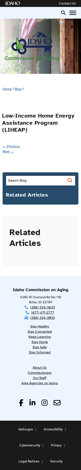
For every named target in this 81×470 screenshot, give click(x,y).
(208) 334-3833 (42, 307)
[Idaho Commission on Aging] (32, 46)
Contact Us (67, 3)
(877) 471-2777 (42, 312)
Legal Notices (29, 461)
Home (7, 89)
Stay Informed (40, 352)
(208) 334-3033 (42, 318)
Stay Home (40, 342)
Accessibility (53, 429)
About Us (40, 367)
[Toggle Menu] (72, 13)
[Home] (13, 3)
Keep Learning (40, 337)
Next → (8, 151)
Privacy (56, 445)
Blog (18, 89)
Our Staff (39, 378)
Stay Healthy (39, 326)
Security (56, 461)
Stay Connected (40, 331)
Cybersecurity (29, 445)
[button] (63, 12)
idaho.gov (25, 429)
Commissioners (40, 373)
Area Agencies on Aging (39, 383)
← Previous (11, 146)
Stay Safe (40, 347)
